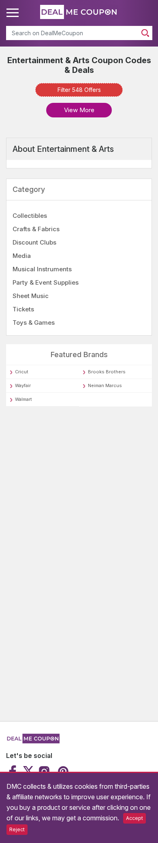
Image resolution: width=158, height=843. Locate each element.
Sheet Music (31, 296)
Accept (134, 818)
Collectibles (30, 215)
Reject (17, 829)
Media (22, 256)
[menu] (14, 13)
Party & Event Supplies (46, 282)
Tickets (23, 309)
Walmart (23, 399)
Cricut (21, 372)
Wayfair (23, 385)
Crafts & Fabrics (36, 229)
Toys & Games (34, 322)
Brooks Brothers (107, 372)
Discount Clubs (34, 242)
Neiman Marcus (105, 385)
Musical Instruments (42, 269)
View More (79, 110)
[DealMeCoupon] (33, 741)
